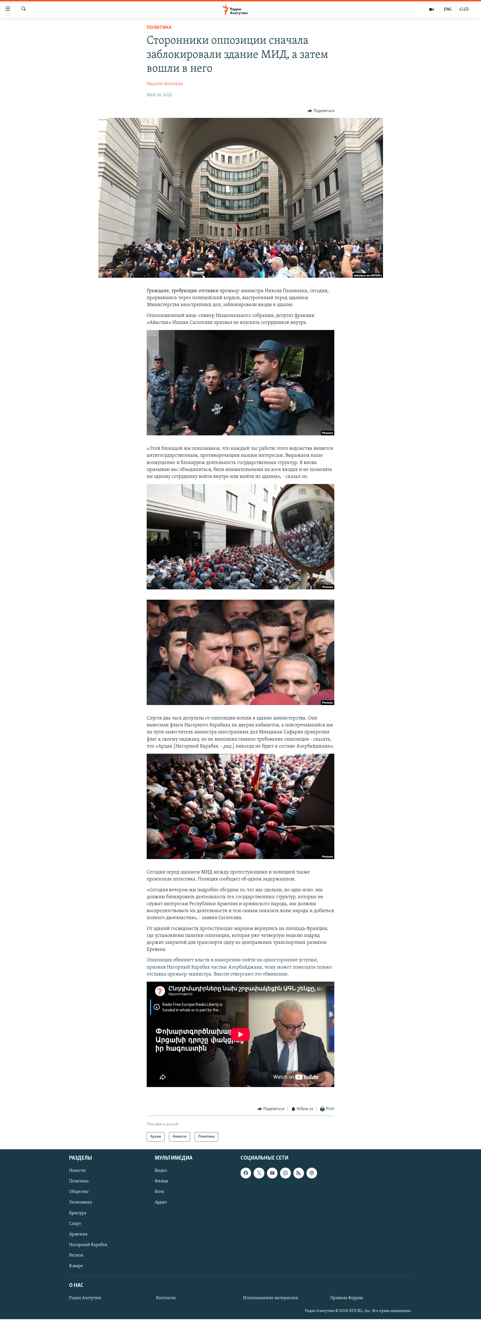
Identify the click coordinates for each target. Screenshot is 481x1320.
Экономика (80, 1202)
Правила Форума (346, 1298)
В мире (76, 1266)
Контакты (166, 1298)
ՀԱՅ (464, 9)
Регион (76, 1255)
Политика (159, 27)
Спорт (75, 1224)
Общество (79, 1192)
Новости (77, 1171)
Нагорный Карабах (88, 1245)
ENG (447, 9)
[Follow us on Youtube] (272, 1173)
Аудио (161, 1202)
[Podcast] (311, 1173)
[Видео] (431, 9)
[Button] (321, 111)
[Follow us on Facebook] (245, 1173)
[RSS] (298, 1173)
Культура (78, 1213)
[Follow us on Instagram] (285, 1173)
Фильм (161, 1181)
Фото (159, 1192)
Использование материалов (270, 1298)
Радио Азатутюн (85, 1298)
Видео (161, 1171)
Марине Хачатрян (165, 84)
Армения (78, 1234)
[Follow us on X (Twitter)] (259, 1173)
